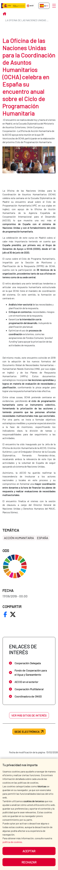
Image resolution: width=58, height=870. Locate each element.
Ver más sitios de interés (29, 715)
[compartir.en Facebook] (5, 614)
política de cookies (12, 841)
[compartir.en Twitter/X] (13, 614)
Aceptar (29, 851)
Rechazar (29, 862)
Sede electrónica (27, 731)
